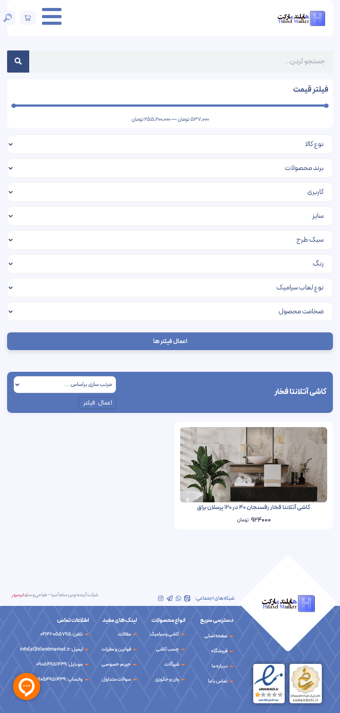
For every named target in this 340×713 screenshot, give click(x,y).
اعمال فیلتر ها (170, 341)
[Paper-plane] (169, 598)
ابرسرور (18, 595)
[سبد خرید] (28, 18)
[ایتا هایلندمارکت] (187, 598)
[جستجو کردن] (18, 61)
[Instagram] (161, 598)
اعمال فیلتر (97, 403)
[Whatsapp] (178, 598)
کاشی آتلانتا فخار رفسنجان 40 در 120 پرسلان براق (253, 507)
